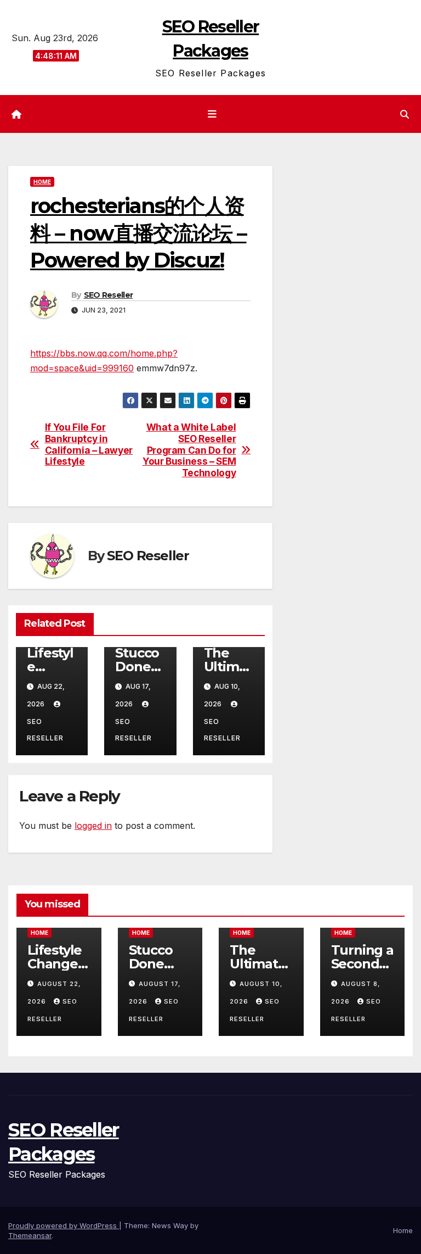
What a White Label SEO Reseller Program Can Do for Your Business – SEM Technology (189, 450)
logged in (93, 825)
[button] (404, 114)
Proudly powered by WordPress (63, 1225)
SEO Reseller (108, 295)
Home (42, 182)
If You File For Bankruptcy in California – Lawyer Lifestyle (89, 444)
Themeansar (30, 1235)
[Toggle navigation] (213, 114)
